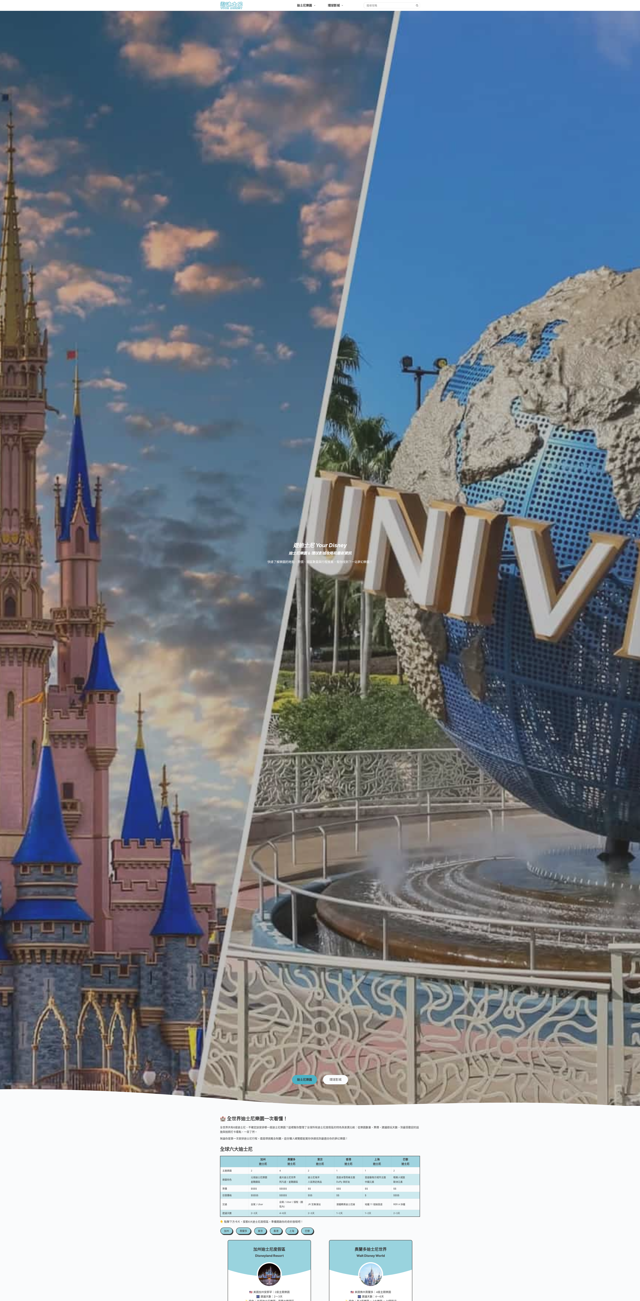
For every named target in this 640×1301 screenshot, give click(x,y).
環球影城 (334, 5)
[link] (226, 1230)
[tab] (304, 1079)
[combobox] (389, 5)
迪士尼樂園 (304, 5)
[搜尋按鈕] (417, 5)
